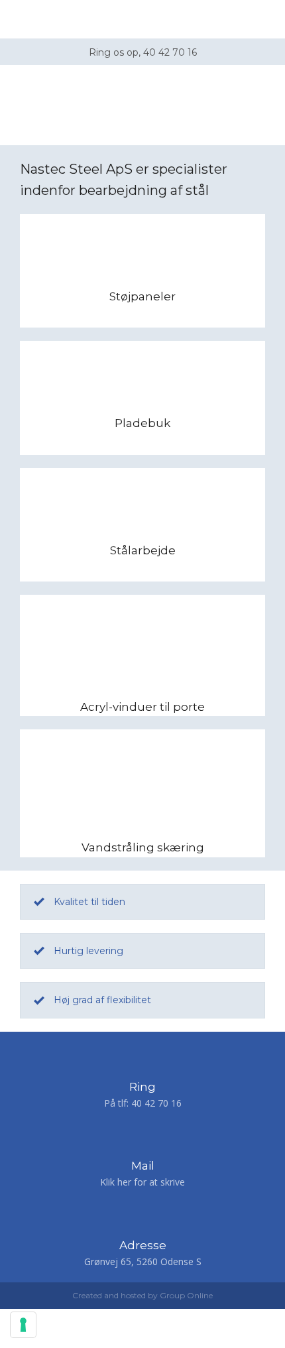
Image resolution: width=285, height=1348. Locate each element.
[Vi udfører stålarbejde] (142, 504)
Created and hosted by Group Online (142, 1295)
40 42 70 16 (156, 1103)
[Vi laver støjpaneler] (142, 250)
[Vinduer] (142, 631)
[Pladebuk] (142, 377)
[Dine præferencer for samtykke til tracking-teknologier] (23, 1324)
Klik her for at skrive (142, 1182)
